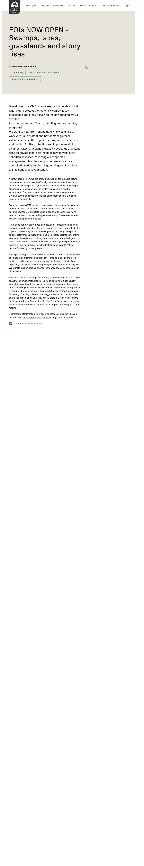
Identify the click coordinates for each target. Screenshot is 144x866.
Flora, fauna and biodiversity (44, 72)
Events (72, 5)
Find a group (31, 5)
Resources (58, 5)
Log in (127, 5)
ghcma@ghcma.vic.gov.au (36, 317)
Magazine (93, 5)
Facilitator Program (111, 5)
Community (17, 72)
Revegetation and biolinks (25, 78)
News (82, 5)
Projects (45, 5)
